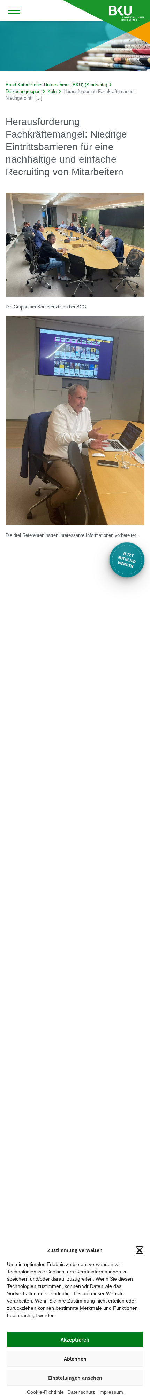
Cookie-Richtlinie (45, 1392)
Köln (52, 91)
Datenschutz (81, 1392)
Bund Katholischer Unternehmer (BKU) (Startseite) (56, 85)
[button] (139, 1250)
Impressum (110, 1392)
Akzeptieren (75, 1340)
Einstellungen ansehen (75, 1378)
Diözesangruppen (23, 91)
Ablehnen (75, 1359)
